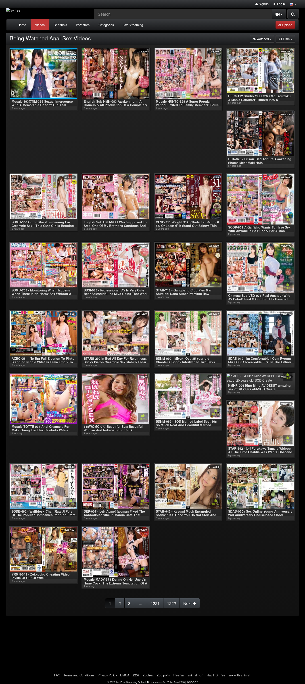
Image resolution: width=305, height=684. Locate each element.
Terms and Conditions (78, 675)
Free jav (178, 675)
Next (188, 603)
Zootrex (148, 675)
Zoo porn (163, 675)
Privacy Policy (107, 675)
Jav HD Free (216, 675)
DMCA (124, 675)
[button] (293, 3)
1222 (171, 603)
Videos (40, 25)
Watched (265, 38)
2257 (136, 675)
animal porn (196, 675)
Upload (286, 25)
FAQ (57, 675)
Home (22, 25)
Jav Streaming (133, 25)
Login (280, 4)
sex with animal (239, 675)
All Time (286, 38)
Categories (106, 25)
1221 (155, 603)
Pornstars (83, 25)
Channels (60, 25)
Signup (263, 4)
